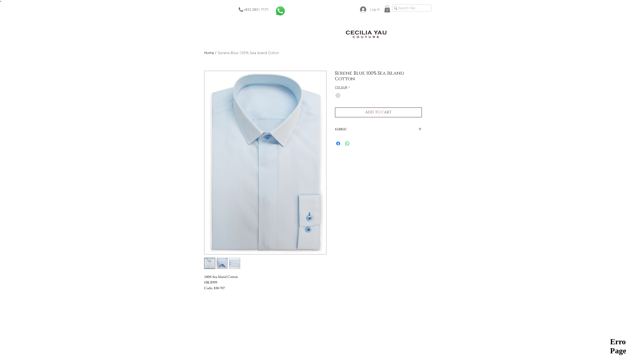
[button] (387, 8)
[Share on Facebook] (338, 143)
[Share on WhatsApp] (347, 143)
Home (209, 53)
